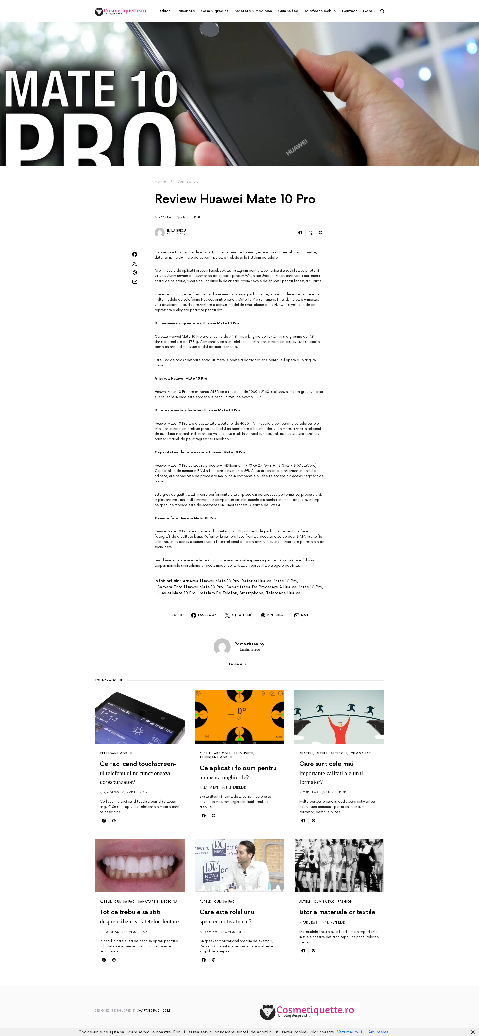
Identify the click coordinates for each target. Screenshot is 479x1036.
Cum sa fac (188, 181)
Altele (205, 753)
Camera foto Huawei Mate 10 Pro (190, 587)
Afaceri (306, 753)
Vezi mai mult (349, 1032)
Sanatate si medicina (158, 901)
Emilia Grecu (176, 230)
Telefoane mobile (116, 753)
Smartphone (251, 593)
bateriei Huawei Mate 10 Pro (269, 581)
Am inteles (378, 1032)
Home (160, 181)
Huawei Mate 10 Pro (176, 593)
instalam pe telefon (217, 593)
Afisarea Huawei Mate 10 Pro (211, 581)
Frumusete (243, 753)
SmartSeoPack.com (153, 1011)
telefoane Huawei (283, 593)
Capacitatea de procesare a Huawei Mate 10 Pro (274, 587)
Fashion (345, 901)
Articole (222, 753)
